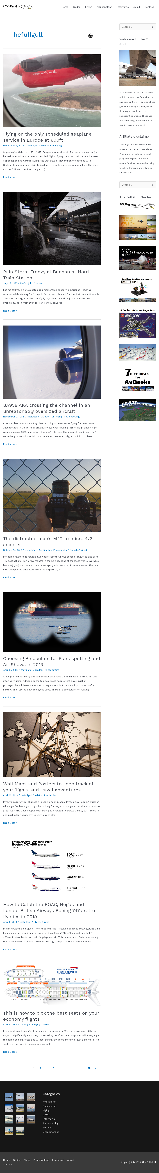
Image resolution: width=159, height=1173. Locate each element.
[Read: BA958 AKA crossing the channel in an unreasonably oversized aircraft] (52, 361)
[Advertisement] (137, 474)
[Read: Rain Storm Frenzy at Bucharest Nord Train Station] (52, 228)
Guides (76, 7)
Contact (149, 7)
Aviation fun (47, 145)
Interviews (123, 7)
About (136, 7)
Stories (38, 283)
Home (64, 7)
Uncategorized (78, 550)
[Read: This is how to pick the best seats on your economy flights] (52, 985)
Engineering (49, 1106)
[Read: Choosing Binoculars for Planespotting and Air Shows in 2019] (52, 622)
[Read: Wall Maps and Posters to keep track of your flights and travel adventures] (52, 744)
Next (92, 1068)
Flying (88, 7)
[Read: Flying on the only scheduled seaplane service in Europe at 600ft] (52, 90)
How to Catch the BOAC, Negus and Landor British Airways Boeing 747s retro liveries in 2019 (49, 910)
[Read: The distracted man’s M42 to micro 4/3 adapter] (52, 495)
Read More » (10, 177)
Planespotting (104, 7)
